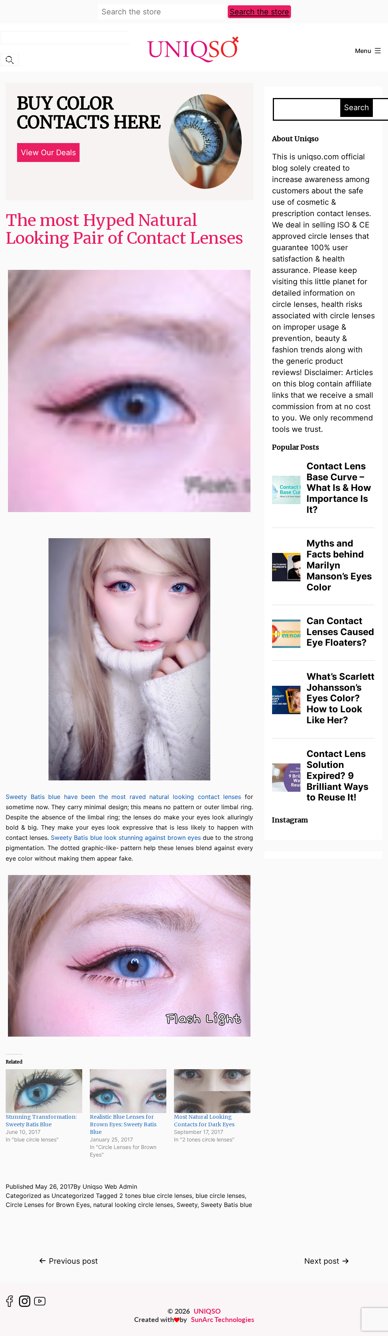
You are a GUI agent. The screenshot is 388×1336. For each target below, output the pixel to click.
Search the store (259, 11)
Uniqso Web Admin (110, 1186)
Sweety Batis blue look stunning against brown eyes (127, 837)
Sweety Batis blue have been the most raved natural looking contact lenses (123, 796)
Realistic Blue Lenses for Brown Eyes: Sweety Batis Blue (123, 1124)
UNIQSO (207, 1311)
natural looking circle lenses (133, 1204)
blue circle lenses (220, 1195)
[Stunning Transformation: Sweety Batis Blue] (44, 1091)
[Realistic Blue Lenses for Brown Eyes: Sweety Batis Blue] (128, 1091)
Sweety (187, 1204)
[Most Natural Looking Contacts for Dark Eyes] (212, 1091)
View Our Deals (48, 152)
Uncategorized (73, 1195)
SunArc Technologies (222, 1319)
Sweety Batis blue (226, 1204)
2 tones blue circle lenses (155, 1195)
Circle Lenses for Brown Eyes (48, 1204)
